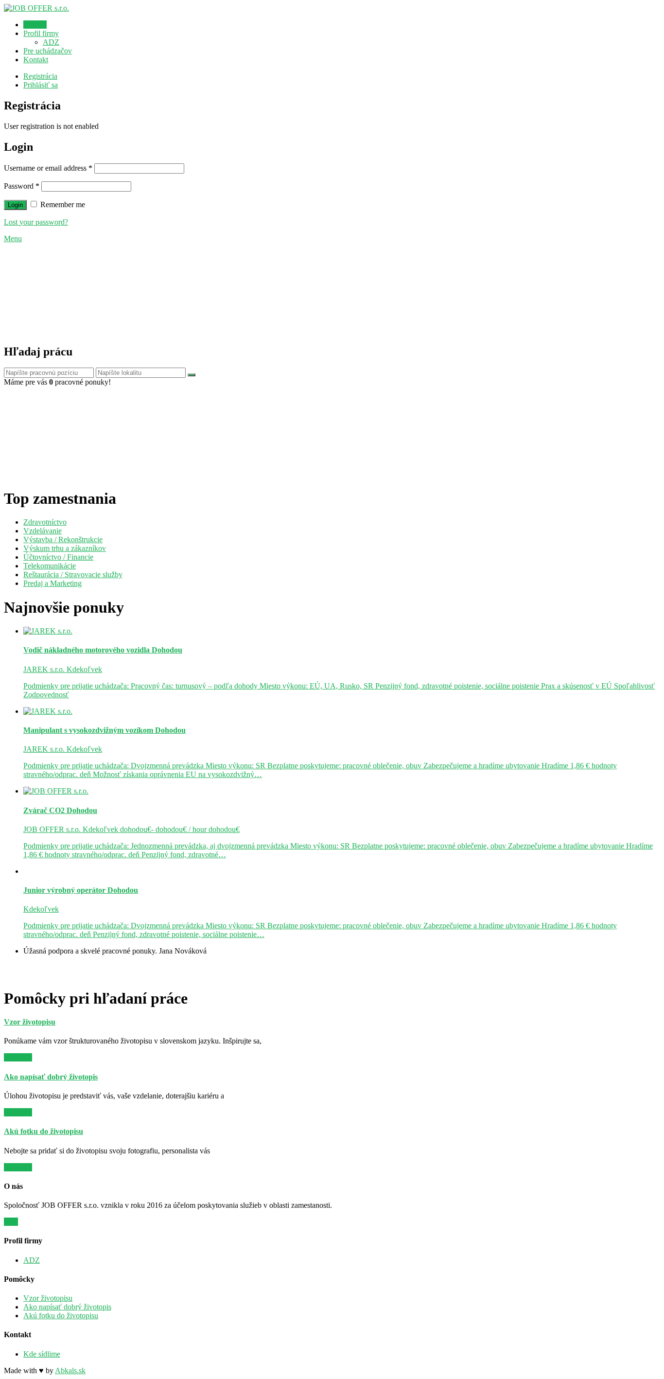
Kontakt (35, 59)
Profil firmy (41, 33)
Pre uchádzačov (47, 51)
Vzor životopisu (47, 1298)
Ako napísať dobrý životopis (67, 1307)
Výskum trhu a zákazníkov (64, 548)
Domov (35, 24)
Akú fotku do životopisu (60, 1315)
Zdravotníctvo (45, 522)
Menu (13, 238)
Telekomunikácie (49, 566)
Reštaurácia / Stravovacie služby (72, 574)
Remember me (61, 204)
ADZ (51, 42)
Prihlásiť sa (40, 85)
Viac (11, 1222)
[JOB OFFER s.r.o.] (36, 8)
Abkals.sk (70, 1370)
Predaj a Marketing (52, 583)
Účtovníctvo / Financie (58, 557)
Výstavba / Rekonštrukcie (63, 539)
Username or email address (48, 168)
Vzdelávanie (42, 531)
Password (21, 186)
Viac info (18, 1057)
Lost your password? (36, 222)
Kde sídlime (41, 1354)
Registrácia (40, 76)
